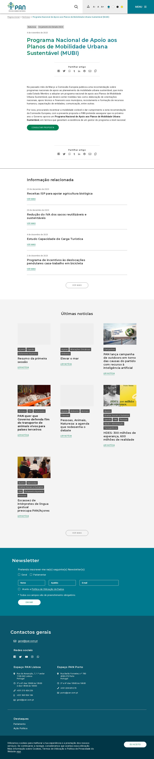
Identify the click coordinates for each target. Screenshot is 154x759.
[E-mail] (99, 582)
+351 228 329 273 (68, 688)
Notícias (26, 17)
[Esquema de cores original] (109, 7)
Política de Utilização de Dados (48, 589)
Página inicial (14, 17)
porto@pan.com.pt (69, 693)
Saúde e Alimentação (113, 424)
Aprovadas (32, 483)
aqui (19, 751)
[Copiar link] (95, 71)
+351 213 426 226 (25, 690)
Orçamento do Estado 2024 (50, 27)
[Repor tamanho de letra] (98, 7)
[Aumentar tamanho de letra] (102, 7)
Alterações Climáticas (80, 349)
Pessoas (65, 415)
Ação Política (20, 728)
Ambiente (65, 354)
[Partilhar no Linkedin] (79, 71)
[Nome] (33, 582)
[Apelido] (64, 582)
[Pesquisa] (76, 7)
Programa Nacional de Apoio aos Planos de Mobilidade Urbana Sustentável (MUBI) (71, 17)
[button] (141, 7)
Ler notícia (23, 367)
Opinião (30, 349)
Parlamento (39, 411)
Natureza (32, 27)
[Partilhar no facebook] (58, 71)
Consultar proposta (43, 127)
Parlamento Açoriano (27, 354)
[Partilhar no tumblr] (74, 71)
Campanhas (109, 349)
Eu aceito (135, 744)
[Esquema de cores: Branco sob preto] (117, 7)
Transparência (110, 428)
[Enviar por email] (90, 71)
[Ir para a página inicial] (17, 6)
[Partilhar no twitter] (64, 71)
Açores (21, 349)
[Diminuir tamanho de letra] (94, 7)
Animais (22, 411)
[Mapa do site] (88, 6)
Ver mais (31, 199)
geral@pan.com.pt (28, 641)
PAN (30, 411)
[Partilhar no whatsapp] (69, 71)
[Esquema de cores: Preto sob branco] (113, 7)
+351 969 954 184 (25, 695)
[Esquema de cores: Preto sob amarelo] (122, 7)
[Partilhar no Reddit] (84, 71)
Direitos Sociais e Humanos (116, 415)
